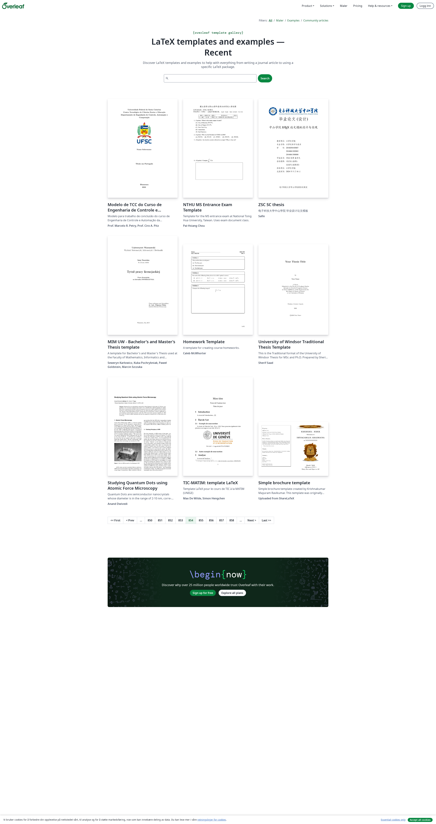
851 (160, 520)
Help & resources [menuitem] (379, 6)
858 (231, 520)
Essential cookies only (393, 819)
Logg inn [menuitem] (425, 6)
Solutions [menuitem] (326, 6)
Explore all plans (232, 593)
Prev (130, 520)
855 (201, 520)
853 (180, 520)
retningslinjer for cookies (211, 819)
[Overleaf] (13, 6)
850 (150, 520)
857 (221, 520)
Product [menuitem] (307, 6)
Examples (293, 20)
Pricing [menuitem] (357, 6)
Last (266, 520)
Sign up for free (203, 593)
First (115, 520)
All (270, 20)
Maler (280, 20)
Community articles (315, 20)
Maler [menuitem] (343, 6)
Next (251, 520)
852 (170, 520)
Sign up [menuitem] (406, 6)
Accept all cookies (420, 819)
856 (211, 520)
